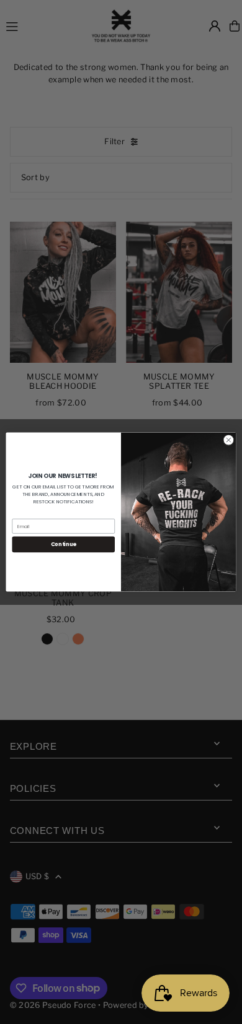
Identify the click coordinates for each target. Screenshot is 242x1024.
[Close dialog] (228, 440)
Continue (63, 544)
